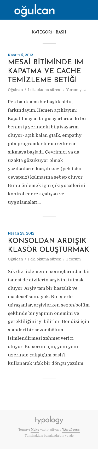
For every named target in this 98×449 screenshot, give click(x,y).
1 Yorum (73, 259)
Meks (35, 429)
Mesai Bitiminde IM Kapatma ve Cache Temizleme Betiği (45, 71)
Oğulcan (15, 90)
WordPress (71, 429)
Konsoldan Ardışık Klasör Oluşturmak (48, 246)
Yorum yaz (76, 90)
